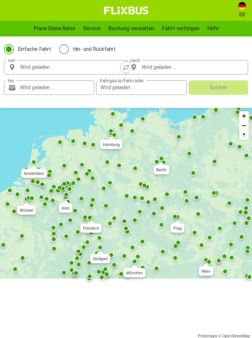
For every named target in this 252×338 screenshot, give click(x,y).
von (11, 60)
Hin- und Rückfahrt (94, 49)
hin (11, 80)
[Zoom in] (244, 116)
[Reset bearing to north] (244, 135)
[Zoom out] (244, 125)
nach (135, 60)
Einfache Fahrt (34, 49)
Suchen (218, 87)
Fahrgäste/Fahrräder (122, 80)
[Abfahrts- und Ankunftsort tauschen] (126, 67)
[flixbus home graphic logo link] (126, 10)
